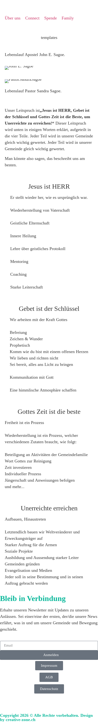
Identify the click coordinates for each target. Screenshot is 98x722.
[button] (4, 28)
